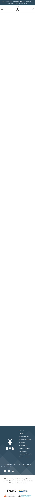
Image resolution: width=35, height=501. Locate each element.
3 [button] (17, 383)
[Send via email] (20, 168)
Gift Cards (22, 442)
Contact (21, 433)
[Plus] (11, 72)
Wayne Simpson (6, 59)
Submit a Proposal (24, 436)
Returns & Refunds (24, 448)
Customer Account (24, 457)
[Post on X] (14, 168)
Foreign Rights (23, 445)
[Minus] (3, 72)
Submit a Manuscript (25, 439)
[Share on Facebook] (11, 168)
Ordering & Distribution (25, 454)
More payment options (17, 94)
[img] (5, 224)
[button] (23, 168)
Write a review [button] (17, 197)
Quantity (4, 69)
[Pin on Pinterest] (17, 168)
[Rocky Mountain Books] (17, 8)
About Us (21, 430)
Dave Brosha (5, 61)
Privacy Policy (23, 451)
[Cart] (33, 9)
